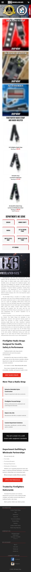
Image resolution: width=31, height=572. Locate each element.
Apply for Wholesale (12, 480)
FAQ (15, 512)
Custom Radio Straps (15, 510)
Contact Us (15, 551)
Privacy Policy (15, 521)
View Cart (15, 546)
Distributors (15, 514)
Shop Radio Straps (11, 375)
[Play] (8, 265)
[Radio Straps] (15, 11)
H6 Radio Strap (17, 569)
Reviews (16, 523)
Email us (15, 538)
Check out (15, 549)
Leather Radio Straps (15, 525)
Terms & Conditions (15, 519)
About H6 (15, 516)
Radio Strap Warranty (15, 527)
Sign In (15, 544)
